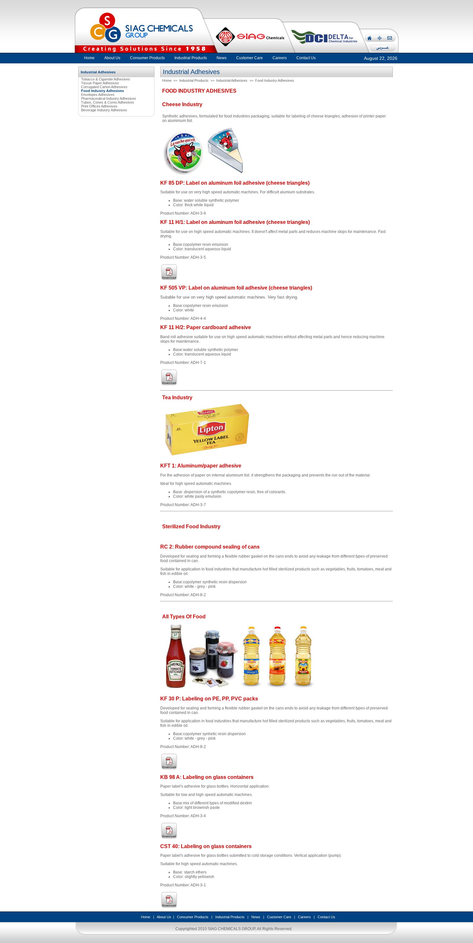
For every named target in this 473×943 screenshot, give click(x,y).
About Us (164, 917)
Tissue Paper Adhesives (100, 83)
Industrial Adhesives (231, 80)
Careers (304, 917)
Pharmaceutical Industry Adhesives (108, 98)
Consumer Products (193, 917)
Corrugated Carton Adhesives (104, 87)
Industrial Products (194, 80)
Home (89, 58)
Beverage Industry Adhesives (104, 110)
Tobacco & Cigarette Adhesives (105, 79)
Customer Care (279, 917)
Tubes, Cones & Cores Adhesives (107, 102)
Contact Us (326, 917)
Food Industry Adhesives (274, 80)
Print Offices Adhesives (99, 106)
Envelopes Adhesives (98, 95)
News (255, 917)
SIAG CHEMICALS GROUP (231, 929)
